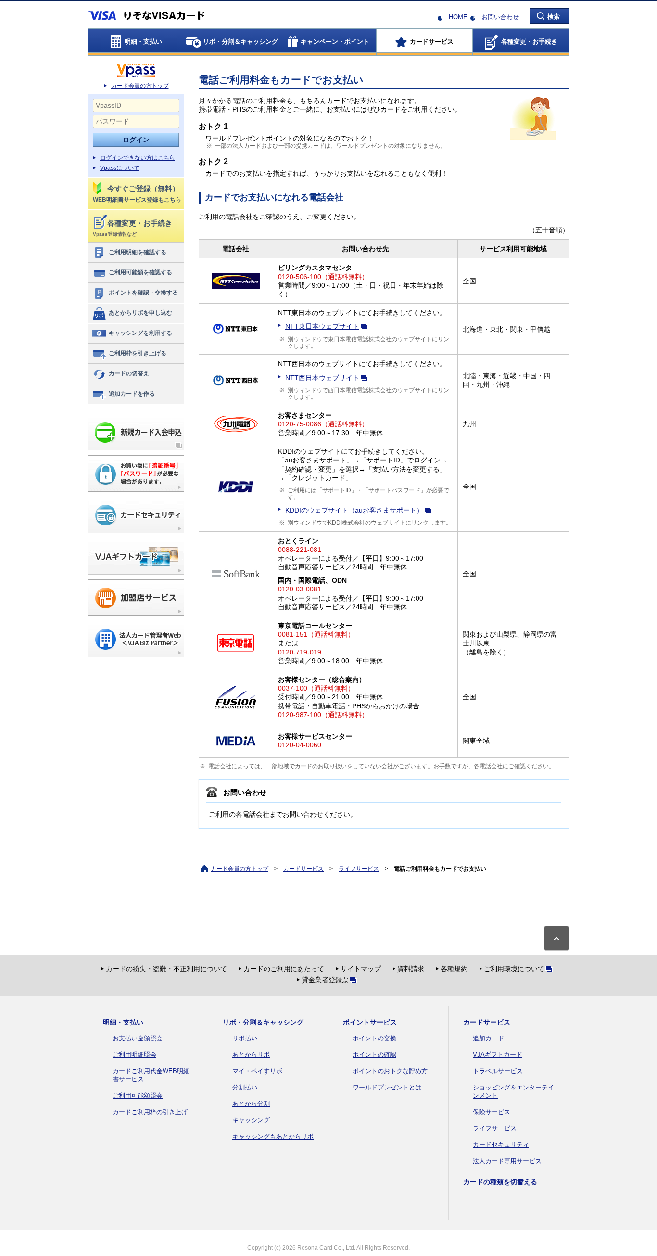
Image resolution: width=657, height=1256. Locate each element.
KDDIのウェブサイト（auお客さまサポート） (354, 510)
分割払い (244, 1087)
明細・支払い (123, 1022)
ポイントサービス (370, 1022)
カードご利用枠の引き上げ (150, 1111)
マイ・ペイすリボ (257, 1071)
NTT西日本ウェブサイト (322, 378)
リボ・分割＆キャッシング (263, 1022)
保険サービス (491, 1111)
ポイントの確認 (374, 1054)
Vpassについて (119, 168)
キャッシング (251, 1120)
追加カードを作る (132, 393)
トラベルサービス (498, 1071)
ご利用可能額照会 (138, 1095)
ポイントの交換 (374, 1038)
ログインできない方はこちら (137, 157)
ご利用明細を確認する (137, 252)
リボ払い (244, 1038)
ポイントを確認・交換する (143, 292)
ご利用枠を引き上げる (137, 353)
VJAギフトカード (497, 1054)
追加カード (488, 1038)
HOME (458, 17)
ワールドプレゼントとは (387, 1087)
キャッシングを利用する (140, 333)
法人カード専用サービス (507, 1161)
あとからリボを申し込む (140, 312)
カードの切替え (129, 373)
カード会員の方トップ (140, 85)
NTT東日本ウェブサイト (322, 326)
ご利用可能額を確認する (140, 272)
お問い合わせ (500, 17)
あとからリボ (251, 1054)
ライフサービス (359, 868)
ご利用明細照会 (134, 1054)
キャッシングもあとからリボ (273, 1136)
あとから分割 (251, 1103)
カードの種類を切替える (500, 1182)
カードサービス (303, 868)
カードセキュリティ (501, 1144)
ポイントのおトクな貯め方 (390, 1071)
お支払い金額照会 (138, 1038)
